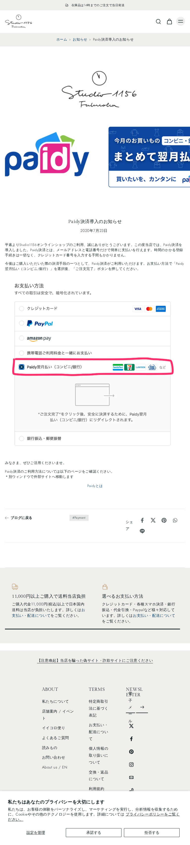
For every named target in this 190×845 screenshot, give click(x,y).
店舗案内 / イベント (58, 715)
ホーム (61, 39)
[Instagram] (131, 764)
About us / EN (55, 767)
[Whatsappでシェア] (174, 520)
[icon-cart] (169, 21)
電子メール (130, 707)
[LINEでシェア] (142, 531)
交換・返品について (98, 776)
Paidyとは (95, 485)
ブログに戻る (21, 517)
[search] (158, 21)
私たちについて (55, 701)
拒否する (151, 832)
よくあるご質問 (55, 738)
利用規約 (96, 789)
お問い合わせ (53, 757)
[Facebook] (131, 738)
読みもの (49, 747)
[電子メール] (131, 777)
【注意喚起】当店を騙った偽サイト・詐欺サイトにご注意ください (95, 660)
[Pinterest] (131, 751)
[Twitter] (131, 726)
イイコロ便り (53, 728)
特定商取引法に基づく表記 (98, 708)
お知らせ (80, 39)
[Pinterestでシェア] (164, 520)
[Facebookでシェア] (142, 520)
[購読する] (142, 707)
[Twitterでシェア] (153, 520)
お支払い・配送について (48, 612)
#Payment (79, 518)
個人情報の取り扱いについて (98, 755)
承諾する (93, 832)
